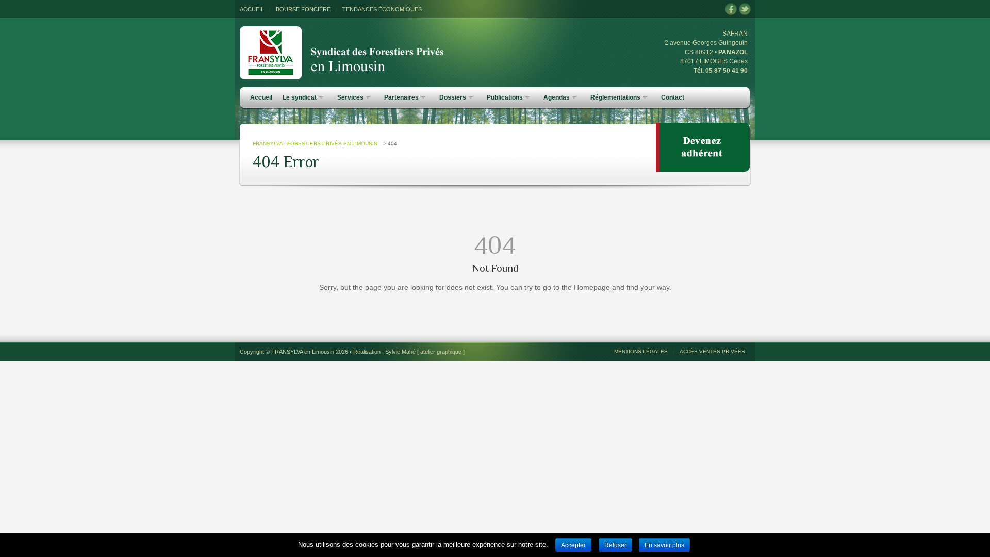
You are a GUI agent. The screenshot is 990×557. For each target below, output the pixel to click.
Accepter (573, 545)
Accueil (261, 97)
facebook (730, 9)
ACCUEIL (252, 9)
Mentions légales (641, 351)
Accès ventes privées (712, 351)
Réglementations (615, 97)
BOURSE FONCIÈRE (303, 9)
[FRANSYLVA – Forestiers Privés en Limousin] (343, 31)
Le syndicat (300, 97)
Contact (672, 97)
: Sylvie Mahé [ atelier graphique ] (423, 352)
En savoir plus (664, 545)
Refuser (615, 545)
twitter (744, 9)
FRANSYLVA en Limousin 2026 (309, 352)
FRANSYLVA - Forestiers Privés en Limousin (315, 143)
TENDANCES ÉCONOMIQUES (382, 9)
